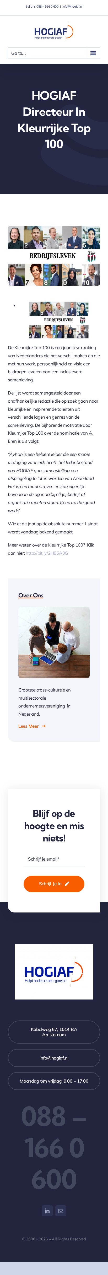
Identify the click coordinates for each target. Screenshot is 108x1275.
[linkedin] (47, 1210)
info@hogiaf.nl (72, 6)
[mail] (60, 1210)
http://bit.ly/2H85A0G (47, 553)
